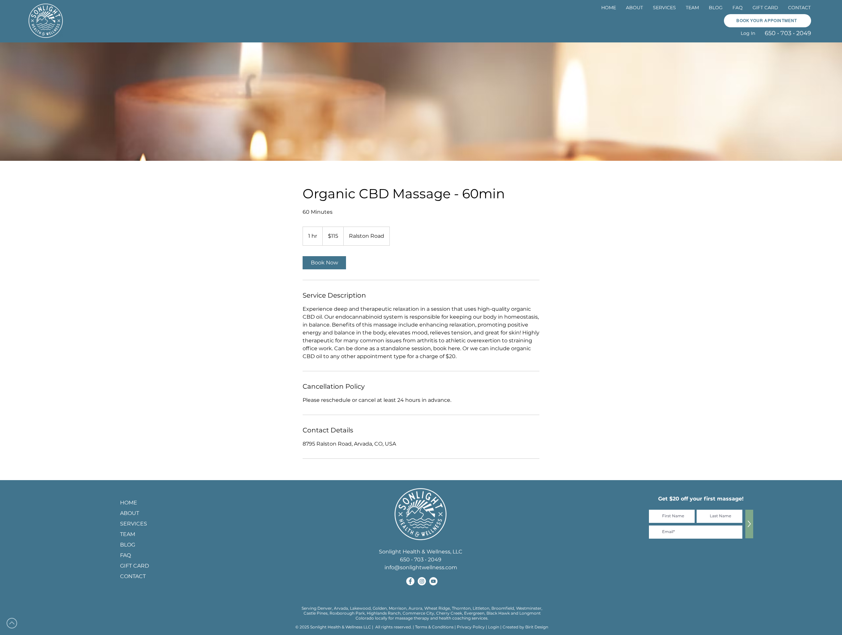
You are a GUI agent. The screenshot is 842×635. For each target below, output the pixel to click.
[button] (664, 7)
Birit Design (536, 626)
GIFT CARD (134, 566)
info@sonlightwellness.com (420, 567)
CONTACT (133, 576)
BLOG (127, 545)
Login (493, 626)
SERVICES (133, 524)
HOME (128, 503)
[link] (324, 262)
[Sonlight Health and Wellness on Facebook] (410, 581)
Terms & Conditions (434, 626)
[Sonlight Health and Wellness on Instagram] (422, 581)
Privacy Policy (471, 626)
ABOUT (129, 513)
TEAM (127, 534)
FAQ (125, 555)
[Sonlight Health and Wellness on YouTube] (433, 581)
